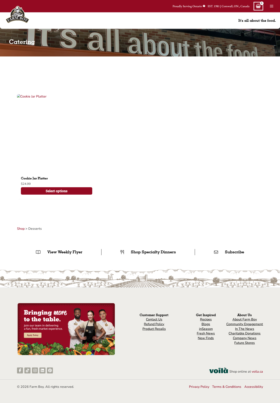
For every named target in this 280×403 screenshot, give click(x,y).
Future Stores (244, 343)
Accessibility (253, 387)
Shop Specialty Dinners (153, 251)
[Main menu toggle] (271, 6)
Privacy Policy (199, 387)
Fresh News (206, 333)
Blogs (205, 324)
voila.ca (257, 371)
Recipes (206, 319)
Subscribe (234, 251)
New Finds (206, 338)
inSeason (206, 329)
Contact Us (154, 319)
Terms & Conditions (226, 387)
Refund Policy (154, 324)
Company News (244, 338)
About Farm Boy (244, 319)
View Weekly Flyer (64, 251)
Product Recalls (154, 329)
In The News (244, 329)
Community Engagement (244, 324)
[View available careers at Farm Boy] (66, 329)
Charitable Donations (245, 333)
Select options (56, 191)
